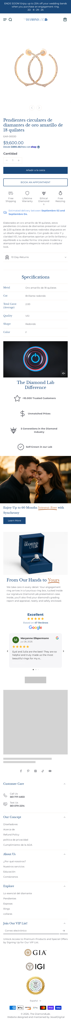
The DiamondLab (40, 1014)
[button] (35, 170)
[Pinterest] (28, 771)
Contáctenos (10, 876)
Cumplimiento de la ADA (17, 845)
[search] (10, 19)
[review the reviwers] (57, 638)
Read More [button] (18, 662)
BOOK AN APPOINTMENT (35, 182)
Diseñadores (10, 824)
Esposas (8, 903)
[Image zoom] (35, 67)
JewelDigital (57, 1017)
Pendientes (9, 898)
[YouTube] (50, 771)
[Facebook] (21, 771)
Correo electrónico (16, 930)
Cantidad (10, 153)
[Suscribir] (64, 931)
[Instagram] (35, 771)
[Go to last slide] (32, 107)
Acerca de (9, 829)
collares (7, 914)
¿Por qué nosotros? (14, 861)
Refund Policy (11, 834)
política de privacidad (15, 839)
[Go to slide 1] (33, 669)
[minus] (6, 160)
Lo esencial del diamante (17, 893)
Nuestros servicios (13, 866)
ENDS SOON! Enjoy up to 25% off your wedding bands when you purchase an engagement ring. (35, 6)
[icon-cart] (64, 19)
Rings (6, 908)
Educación (9, 871)
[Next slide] (39, 107)
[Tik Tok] (42, 771)
